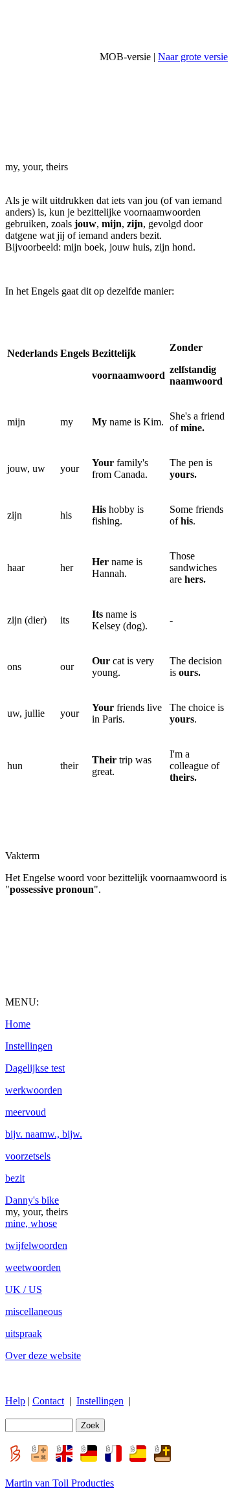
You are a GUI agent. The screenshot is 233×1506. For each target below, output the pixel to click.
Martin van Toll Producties (59, 1483)
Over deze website (43, 1355)
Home (17, 1023)
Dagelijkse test (35, 1067)
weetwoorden (33, 1267)
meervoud (25, 1112)
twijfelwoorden (36, 1245)
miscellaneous (33, 1311)
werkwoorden (33, 1090)
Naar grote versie (193, 56)
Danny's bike (32, 1200)
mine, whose (31, 1223)
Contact (48, 1400)
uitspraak (23, 1333)
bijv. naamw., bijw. (43, 1134)
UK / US (23, 1289)
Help (15, 1400)
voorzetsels (27, 1156)
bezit (15, 1178)
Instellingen (28, 1045)
